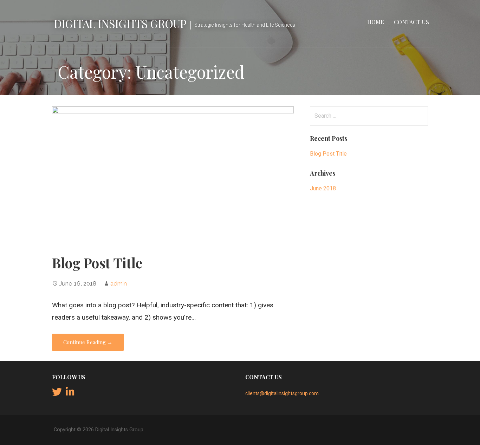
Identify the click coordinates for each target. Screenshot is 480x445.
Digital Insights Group (120, 23)
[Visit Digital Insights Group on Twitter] (57, 394)
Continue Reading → (87, 342)
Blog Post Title (97, 263)
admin (118, 283)
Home (375, 22)
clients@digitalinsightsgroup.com (282, 393)
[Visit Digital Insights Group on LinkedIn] (70, 394)
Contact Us (411, 22)
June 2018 (323, 188)
